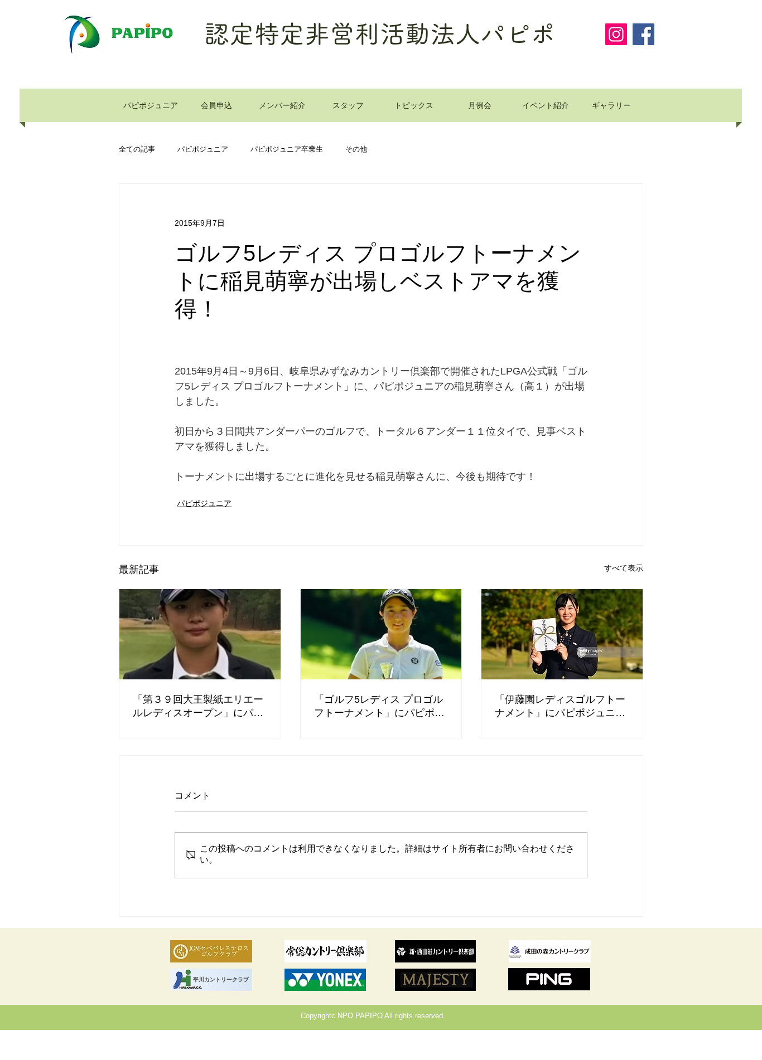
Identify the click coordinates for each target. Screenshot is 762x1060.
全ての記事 (137, 149)
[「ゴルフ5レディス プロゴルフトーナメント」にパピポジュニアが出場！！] (381, 634)
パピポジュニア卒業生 (286, 149)
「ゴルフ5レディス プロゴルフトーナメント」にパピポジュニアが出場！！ (379, 706)
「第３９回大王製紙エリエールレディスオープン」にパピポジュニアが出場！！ (198, 706)
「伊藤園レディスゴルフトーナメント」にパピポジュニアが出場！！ (560, 706)
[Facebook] (643, 34)
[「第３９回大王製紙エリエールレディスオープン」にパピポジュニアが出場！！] (200, 634)
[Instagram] (616, 34)
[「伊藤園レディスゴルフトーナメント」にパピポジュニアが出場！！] (562, 634)
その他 (356, 149)
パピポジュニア (202, 149)
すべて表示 (623, 567)
